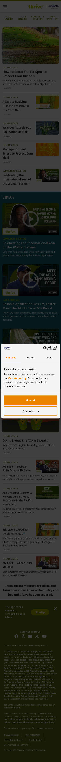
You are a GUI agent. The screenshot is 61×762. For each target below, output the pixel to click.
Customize (28, 411)
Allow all (30, 400)
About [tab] (50, 357)
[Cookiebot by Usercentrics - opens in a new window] (43, 348)
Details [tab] (30, 357)
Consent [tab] (11, 357)
